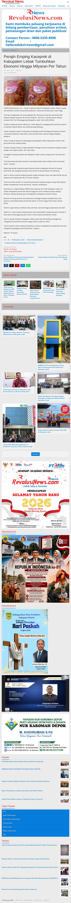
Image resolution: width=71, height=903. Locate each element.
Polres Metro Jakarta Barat (11, 819)
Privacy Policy (38, 900)
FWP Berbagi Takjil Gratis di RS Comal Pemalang (48, 290)
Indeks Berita (18, 900)
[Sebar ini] (6, 265)
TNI (4, 834)
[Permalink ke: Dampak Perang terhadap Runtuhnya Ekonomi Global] (22, 284)
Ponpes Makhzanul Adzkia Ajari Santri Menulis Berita (52, 257)
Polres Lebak (7, 827)
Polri (4, 811)
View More (35, 454)
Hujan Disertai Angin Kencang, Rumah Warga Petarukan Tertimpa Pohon (35, 294)
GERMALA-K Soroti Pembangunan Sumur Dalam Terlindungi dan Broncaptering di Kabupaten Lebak (51, 367)
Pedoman (46, 900)
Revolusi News (7, 823)
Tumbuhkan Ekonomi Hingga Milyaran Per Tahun (20, 243)
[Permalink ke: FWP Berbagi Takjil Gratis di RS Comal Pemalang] (48, 284)
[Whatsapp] (28, 265)
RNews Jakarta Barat (9, 831)
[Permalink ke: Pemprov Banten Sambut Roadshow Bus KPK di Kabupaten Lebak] (53, 415)
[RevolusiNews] (12, 2)
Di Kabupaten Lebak (18, 240)
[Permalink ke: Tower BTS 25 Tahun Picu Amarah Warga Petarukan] (61, 284)
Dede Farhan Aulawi (9, 815)
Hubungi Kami (28, 900)
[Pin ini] (17, 265)
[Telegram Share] (22, 265)
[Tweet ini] (11, 265)
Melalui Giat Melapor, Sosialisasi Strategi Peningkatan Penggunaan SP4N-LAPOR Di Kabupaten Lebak (51, 398)
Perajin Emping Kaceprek (35, 240)
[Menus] (68, 2)
